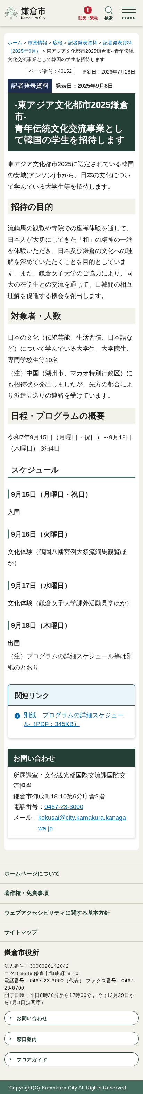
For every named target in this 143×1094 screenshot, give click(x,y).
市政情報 (37, 42)
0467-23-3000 (63, 806)
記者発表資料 (82, 42)
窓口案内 (27, 1039)
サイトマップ (20, 932)
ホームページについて (32, 874)
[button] (109, 16)
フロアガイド (32, 1059)
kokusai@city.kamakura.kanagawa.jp (82, 823)
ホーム (15, 42)
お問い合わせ (32, 1018)
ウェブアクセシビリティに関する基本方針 (57, 913)
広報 (57, 42)
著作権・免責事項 (26, 893)
